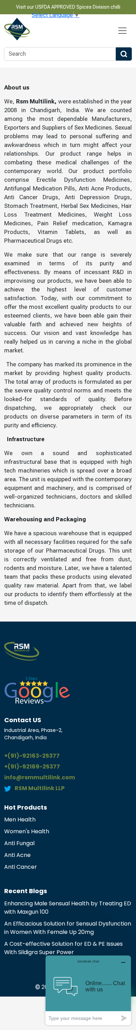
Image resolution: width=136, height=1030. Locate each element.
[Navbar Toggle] (122, 30)
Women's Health (26, 831)
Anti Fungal (19, 843)
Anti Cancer (20, 867)
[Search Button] (124, 54)
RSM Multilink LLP (40, 788)
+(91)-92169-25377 (32, 767)
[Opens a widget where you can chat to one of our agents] (88, 990)
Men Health (20, 820)
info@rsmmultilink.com (39, 777)
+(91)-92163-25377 (32, 756)
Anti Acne (17, 855)
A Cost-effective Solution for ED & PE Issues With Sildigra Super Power (63, 948)
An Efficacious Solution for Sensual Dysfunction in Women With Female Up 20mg (67, 928)
